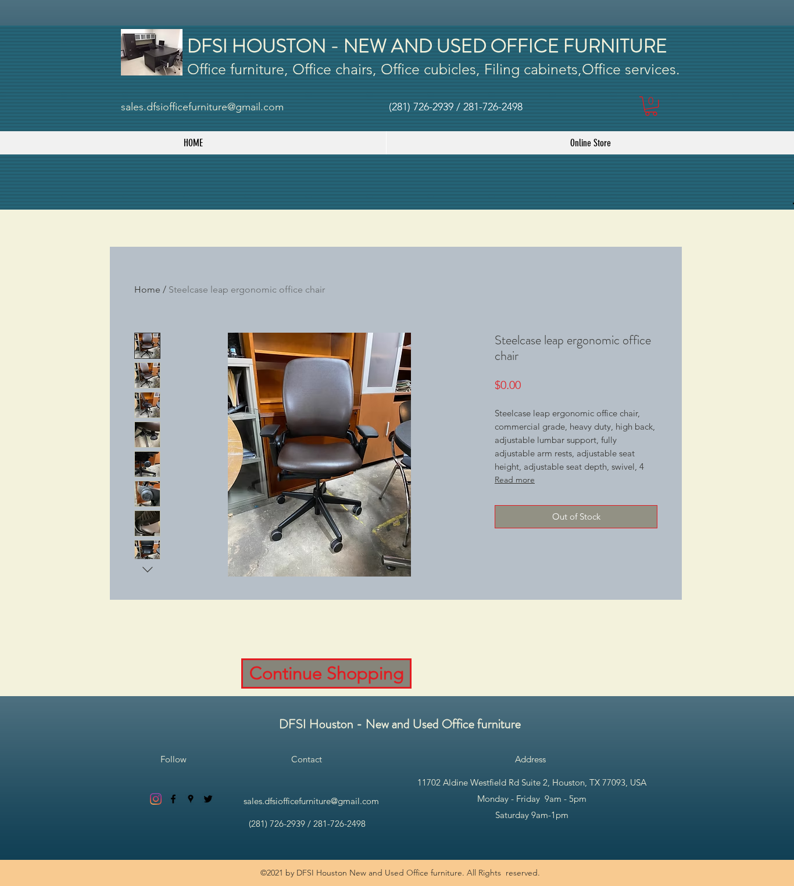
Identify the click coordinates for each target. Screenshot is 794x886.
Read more (515, 479)
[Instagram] (156, 799)
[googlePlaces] (190, 799)
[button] (651, 106)
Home (147, 289)
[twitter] (208, 799)
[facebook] (173, 799)
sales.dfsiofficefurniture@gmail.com (202, 106)
